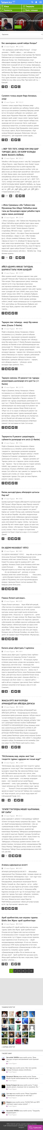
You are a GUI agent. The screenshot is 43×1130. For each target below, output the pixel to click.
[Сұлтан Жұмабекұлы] (25, 1021)
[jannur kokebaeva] (5, 1034)
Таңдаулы (30, 6)
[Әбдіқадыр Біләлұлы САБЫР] (25, 1014)
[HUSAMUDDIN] (5, 1041)
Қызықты (8, 10)
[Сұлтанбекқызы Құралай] (11, 1028)
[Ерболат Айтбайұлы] (5, 1021)
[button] (35, 1127)
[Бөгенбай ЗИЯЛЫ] (18, 1021)
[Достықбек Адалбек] (25, 1041)
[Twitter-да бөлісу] (15, 86)
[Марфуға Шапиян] (11, 1021)
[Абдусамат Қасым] (5, 1014)
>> (31, 971)
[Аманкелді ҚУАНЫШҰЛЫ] (25, 1028)
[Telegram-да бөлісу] (12, 86)
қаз (14, 1)
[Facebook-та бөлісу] (3, 86)
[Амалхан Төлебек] (11, 1034)
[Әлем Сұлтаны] (25, 1034)
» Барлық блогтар (8, 1047)
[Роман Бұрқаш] (11, 1041)
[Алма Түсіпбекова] (32, 1034)
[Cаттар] (18, 1034)
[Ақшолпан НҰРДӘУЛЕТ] (11, 1014)
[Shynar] (18, 1014)
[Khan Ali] (5, 1028)
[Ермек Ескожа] (32, 1028)
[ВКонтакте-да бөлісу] (6, 86)
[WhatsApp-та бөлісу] (19, 86)
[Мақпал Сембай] (18, 1041)
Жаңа (6, 6)
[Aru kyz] (18, 1028)
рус (14, 3)
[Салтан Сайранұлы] (32, 1021)
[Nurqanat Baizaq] (32, 1014)
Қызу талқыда (32, 10)
